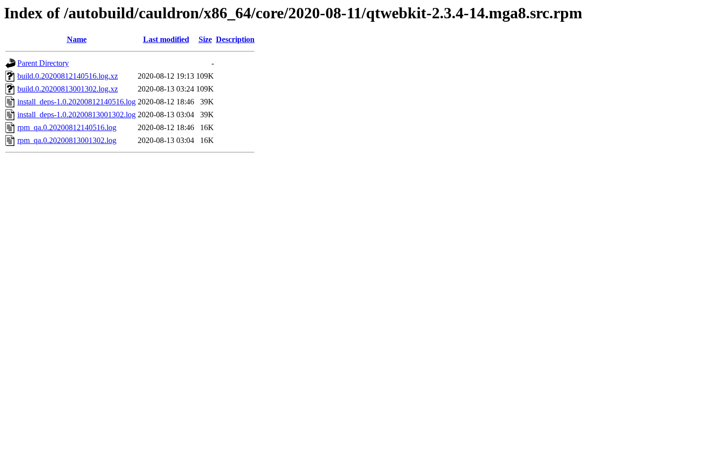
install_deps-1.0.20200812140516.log (76, 101)
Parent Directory (43, 63)
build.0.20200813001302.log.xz (67, 89)
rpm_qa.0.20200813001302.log (66, 140)
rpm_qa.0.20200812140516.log (66, 127)
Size (205, 39)
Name (77, 39)
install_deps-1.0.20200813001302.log (76, 114)
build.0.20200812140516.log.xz (67, 76)
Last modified (166, 39)
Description (235, 39)
